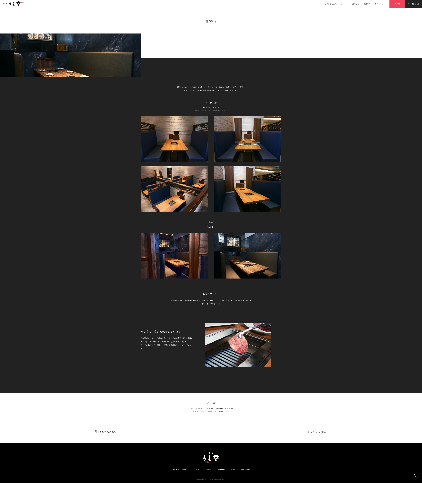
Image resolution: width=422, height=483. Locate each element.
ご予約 (397, 4)
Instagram (245, 469)
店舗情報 (367, 4)
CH (418, 4)
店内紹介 (355, 4)
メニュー (344, 4)
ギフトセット (380, 4)
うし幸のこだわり (330, 4)
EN (413, 4)
